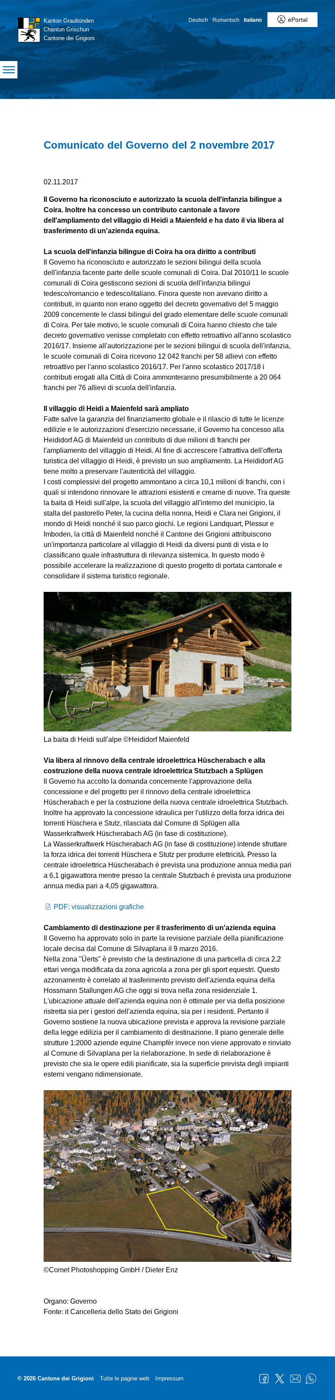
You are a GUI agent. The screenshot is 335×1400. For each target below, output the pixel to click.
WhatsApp (311, 1378)
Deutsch (198, 20)
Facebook (263, 1378)
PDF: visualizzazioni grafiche (99, 907)
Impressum (169, 1378)
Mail (295, 1378)
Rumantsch (225, 20)
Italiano (253, 20)
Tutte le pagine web (124, 1378)
